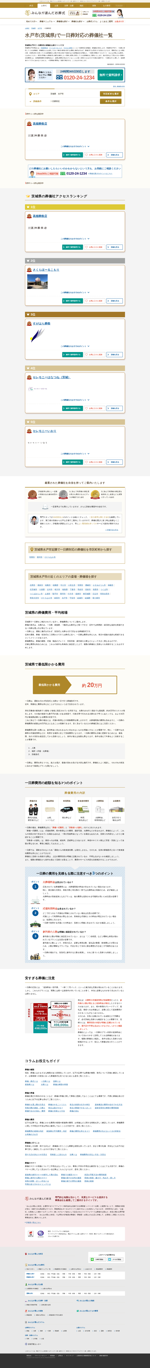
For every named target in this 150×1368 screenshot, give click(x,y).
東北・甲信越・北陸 (53, 1274)
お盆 (42, 1338)
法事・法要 (69, 6)
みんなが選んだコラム (36, 1322)
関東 (64, 1274)
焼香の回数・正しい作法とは (37, 1181)
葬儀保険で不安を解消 (56, 1315)
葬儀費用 (109, 1269)
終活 (31, 6)
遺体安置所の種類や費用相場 (107, 1108)
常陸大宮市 (34, 598)
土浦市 (47, 594)
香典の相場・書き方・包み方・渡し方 (100, 1178)
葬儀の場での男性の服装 (71, 1181)
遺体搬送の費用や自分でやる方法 (108, 1105)
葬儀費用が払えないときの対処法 (107, 1131)
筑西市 (95, 589)
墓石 (95, 1331)
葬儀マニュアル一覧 (45, 1269)
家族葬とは (29, 1084)
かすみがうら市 (99, 585)
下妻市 (72, 589)
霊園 (102, 1331)
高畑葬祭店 (44, 48)
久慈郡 (42, 589)
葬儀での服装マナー (69, 1175)
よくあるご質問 (106, 21)
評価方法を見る (112, 530)
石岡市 (32, 585)
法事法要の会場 (46, 1305)
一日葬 (49, 1331)
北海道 (42, 1274)
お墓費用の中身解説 (32, 1288)
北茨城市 (33, 589)
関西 (79, 1274)
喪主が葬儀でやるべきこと (81, 1108)
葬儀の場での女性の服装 (71, 1178)
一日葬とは (45, 1081)
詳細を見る (115, 155)
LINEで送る (99, 1259)
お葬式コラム (92, 21)
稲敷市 (48, 585)
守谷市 (72, 598)
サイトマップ (69, 1355)
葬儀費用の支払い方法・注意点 (93, 1155)
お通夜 (65, 1331)
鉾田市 (57, 598)
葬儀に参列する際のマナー (36, 1178)
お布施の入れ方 (31, 1134)
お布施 (35, 1338)
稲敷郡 (55, 585)
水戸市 (64, 598)
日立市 (95, 594)
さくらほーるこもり (55, 48)
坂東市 (78, 594)
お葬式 (44, 6)
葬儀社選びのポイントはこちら (100, 173)
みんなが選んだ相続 (87, 1300)
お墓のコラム (81, 1327)
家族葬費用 (99, 1269)
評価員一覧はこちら (33, 1222)
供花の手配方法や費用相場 (95, 1175)
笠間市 (32, 557)
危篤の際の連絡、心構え (35, 1108)
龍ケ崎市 (96, 598)
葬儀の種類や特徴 (60, 1084)
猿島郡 (65, 589)
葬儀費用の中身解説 (61, 1269)
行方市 (70, 594)
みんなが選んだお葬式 (36, 1265)
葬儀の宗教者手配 (32, 1305)
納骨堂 (110, 1331)
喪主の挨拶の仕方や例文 (80, 1105)
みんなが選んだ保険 (35, 1311)
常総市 (80, 589)
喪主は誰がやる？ (55, 1108)
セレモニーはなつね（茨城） (52, 377)
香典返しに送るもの (58, 1155)
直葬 (41, 1331)
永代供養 (87, 1331)
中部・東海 (71, 1274)
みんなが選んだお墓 (35, 1284)
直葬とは (57, 1081)
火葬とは (44, 1084)
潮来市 (40, 585)
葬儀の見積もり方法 (56, 1111)
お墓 (56, 6)
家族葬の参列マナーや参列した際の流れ (41, 1175)
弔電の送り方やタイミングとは (38, 1184)
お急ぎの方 (88, 1269)
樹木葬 (118, 1331)
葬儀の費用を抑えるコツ (80, 1131)
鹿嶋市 (88, 585)
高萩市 (88, 589)
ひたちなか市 (50, 557)
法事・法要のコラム (31, 1335)
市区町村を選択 (111, 94)
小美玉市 (71, 585)
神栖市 (110, 585)
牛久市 (63, 585)
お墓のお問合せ (47, 1288)
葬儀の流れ (74, 1111)
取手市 (55, 594)
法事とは (73, 1155)
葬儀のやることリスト (57, 1105)
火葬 (34, 1331)
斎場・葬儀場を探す (119, 86)
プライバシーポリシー (41, 1355)
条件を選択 (111, 101)
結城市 (80, 598)
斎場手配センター (34, 1344)
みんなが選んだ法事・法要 (38, 1300)
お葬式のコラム (30, 1327)
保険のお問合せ (40, 1315)
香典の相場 (89, 1181)
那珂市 (39, 557)
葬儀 (28, 1331)
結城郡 (87, 598)
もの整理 (106, 6)
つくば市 (104, 589)
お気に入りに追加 (95, 155)
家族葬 (57, 1331)
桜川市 (57, 589)
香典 (28, 1338)
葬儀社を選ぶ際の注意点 (35, 1105)
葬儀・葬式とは (31, 1081)
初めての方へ (31, 21)
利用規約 (52, 1355)
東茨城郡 (86, 594)
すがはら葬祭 (68, 48)
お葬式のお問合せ (76, 1269)
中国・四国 (87, 1274)
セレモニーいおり (44, 431)
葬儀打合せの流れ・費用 (35, 1111)
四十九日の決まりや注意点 (36, 1155)
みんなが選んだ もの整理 (89, 1311)
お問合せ (60, 1355)
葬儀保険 (29, 1315)
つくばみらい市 (36, 594)
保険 (94, 6)
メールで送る (117, 1259)
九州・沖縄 (97, 1274)
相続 (81, 6)
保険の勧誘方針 (103, 1355)
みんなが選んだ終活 (35, 1254)
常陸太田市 (104, 594)
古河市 (49, 589)
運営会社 (29, 1355)
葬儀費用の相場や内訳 (34, 1131)
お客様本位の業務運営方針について (86, 1355)
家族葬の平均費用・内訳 (56, 1131)
